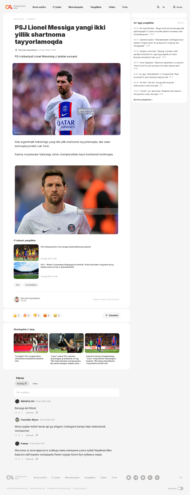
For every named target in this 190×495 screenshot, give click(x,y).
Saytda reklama (79, 488)
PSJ (17, 285)
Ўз (164, 7)
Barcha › (181, 23)
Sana (35, 383)
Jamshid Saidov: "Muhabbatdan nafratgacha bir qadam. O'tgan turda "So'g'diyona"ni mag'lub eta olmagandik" (159, 42)
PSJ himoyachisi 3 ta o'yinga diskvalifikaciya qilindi (66, 247)
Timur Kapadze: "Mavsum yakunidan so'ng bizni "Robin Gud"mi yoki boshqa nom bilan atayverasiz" (158, 65)
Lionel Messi (31, 285)
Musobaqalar (76, 7)
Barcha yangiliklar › (143, 100)
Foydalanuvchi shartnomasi (59, 488)
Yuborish (30, 412)
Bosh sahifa (39, 7)
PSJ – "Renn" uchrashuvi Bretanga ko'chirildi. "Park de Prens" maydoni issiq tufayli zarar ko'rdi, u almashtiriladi (77, 265)
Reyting (20, 383)
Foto (125, 7)
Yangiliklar (96, 7)
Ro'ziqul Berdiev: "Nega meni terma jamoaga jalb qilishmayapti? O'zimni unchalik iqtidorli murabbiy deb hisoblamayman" (159, 31)
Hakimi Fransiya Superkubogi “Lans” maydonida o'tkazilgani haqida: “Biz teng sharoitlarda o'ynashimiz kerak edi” (101, 359)
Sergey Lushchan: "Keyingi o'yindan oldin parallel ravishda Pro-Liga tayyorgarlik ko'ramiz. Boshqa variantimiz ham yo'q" (156, 54)
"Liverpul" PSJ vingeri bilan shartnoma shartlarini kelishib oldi (29, 358)
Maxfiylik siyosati (37, 488)
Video (112, 7)
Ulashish (113, 315)
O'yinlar (57, 7)
